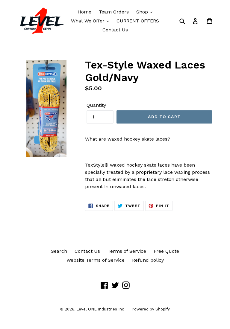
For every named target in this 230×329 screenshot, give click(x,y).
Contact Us (115, 30)
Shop (142, 12)
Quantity (96, 105)
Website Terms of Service (95, 260)
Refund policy (148, 260)
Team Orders (114, 12)
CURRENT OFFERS (137, 21)
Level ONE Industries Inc (100, 309)
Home (84, 12)
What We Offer (88, 21)
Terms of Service (127, 251)
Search (59, 251)
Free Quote (166, 251)
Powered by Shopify (150, 309)
